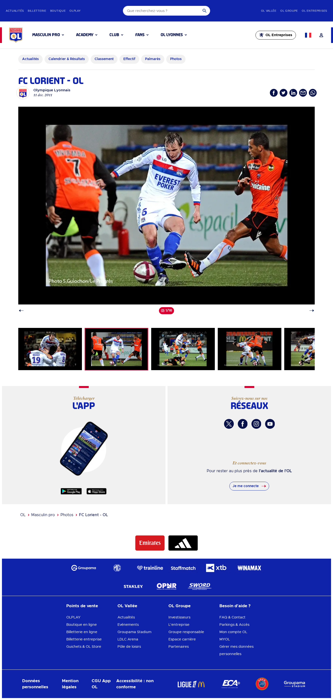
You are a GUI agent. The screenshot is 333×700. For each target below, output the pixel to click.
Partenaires (178, 646)
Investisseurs (179, 617)
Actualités (126, 617)
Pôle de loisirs (129, 646)
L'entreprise (178, 625)
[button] (48, 35)
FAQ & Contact (232, 617)
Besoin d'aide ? (235, 606)
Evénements (128, 625)
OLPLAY (73, 617)
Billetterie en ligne (81, 632)
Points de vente (82, 606)
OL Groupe (179, 606)
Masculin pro (43, 515)
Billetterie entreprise (84, 639)
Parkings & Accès (234, 625)
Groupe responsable (186, 632)
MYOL (224, 639)
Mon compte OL (233, 632)
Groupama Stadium (134, 632)
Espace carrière (182, 639)
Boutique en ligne (81, 625)
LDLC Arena (128, 639)
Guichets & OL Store (83, 646)
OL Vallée (127, 606)
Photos (66, 515)
